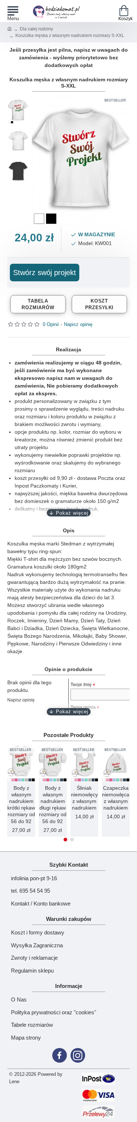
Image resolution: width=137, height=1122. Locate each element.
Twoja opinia (83, 707)
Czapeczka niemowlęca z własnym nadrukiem (115, 798)
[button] (65, 839)
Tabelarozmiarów (38, 304)
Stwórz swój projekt (44, 273)
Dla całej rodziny (36, 29)
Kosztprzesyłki (99, 304)
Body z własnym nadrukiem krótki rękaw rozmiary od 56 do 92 (21, 804)
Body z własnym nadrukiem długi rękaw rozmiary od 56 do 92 (52, 804)
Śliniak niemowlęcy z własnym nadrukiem (84, 798)
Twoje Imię (81, 684)
